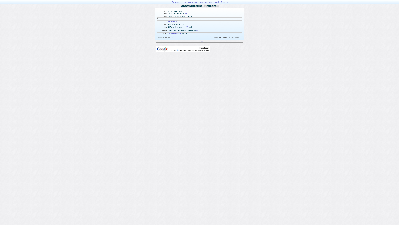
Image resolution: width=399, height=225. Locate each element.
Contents (175, 2)
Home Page (199, 41)
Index (200, 2)
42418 (186, 13)
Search (224, 2)
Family (217, 2)
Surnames (192, 2)
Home (183, 2)
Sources (208, 2)
